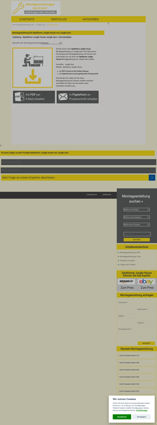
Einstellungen (142, 410)
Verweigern (141, 417)
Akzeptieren (122, 417)
